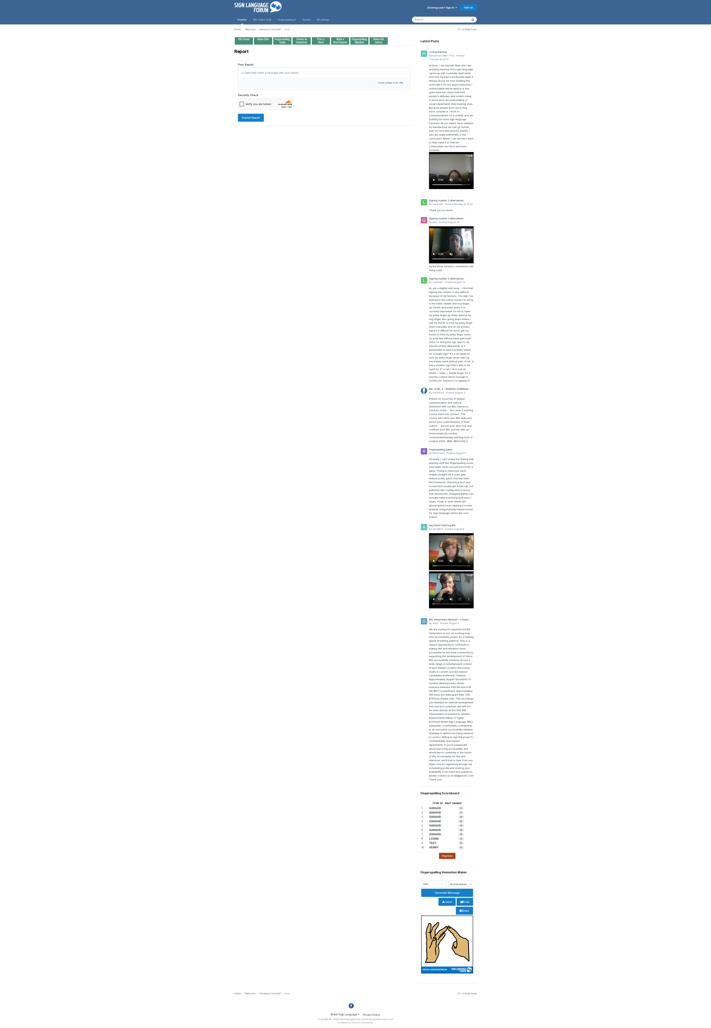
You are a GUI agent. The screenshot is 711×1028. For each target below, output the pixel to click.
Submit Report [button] (251, 117)
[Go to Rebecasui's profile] (424, 451)
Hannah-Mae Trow (443, 55)
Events (306, 19)
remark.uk (438, 392)
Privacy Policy (371, 1014)
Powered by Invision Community (355, 1022)
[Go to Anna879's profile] (424, 527)
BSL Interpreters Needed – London (449, 619)
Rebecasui (439, 452)
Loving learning (438, 51)
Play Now (447, 855)
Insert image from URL (390, 82)
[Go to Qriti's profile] (424, 220)
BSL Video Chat (262, 19)
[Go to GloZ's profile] (424, 621)
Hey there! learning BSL (442, 525)
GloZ (435, 623)
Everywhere (457, 19)
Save (448, 901)
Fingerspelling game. (441, 449)
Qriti (435, 222)
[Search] (473, 20)
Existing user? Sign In (441, 7)
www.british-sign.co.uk (380, 1019)
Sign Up (468, 7)
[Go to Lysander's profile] (424, 202)
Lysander (438, 204)
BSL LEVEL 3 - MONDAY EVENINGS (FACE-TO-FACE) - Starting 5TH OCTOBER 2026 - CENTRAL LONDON (450, 389)
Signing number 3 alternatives (446, 200)
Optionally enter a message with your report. (271, 72)
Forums (242, 19)
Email (466, 901)
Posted (459, 204)
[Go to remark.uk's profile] (424, 391)
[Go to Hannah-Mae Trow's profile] (424, 54)
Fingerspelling (286, 19)
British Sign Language (344, 1014)
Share (465, 910)
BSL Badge (323, 19)
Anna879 (438, 528)
